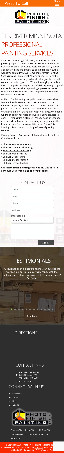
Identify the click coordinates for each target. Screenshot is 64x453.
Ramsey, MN (16, 438)
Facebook (17, 393)
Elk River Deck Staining (14, 156)
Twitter (15, 397)
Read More (32, 316)
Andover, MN (16, 430)
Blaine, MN (29, 430)
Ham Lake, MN (17, 434)
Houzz (15, 401)
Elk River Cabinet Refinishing (17, 150)
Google (15, 404)
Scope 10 (39, 447)
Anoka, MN (43, 434)
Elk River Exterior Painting (15, 162)
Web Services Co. (45, 450)
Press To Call (16, 3)
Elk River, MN (44, 430)
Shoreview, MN (31, 434)
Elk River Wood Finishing (15, 153)
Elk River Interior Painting (15, 159)
